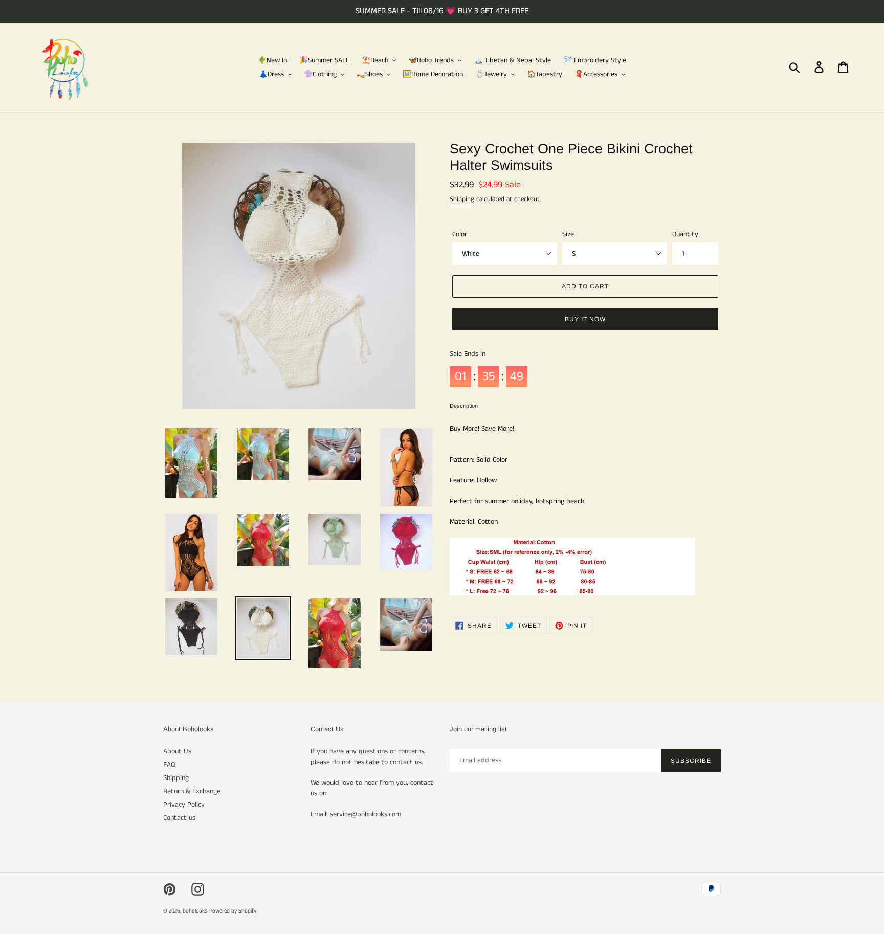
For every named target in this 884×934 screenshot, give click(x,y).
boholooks (195, 911)
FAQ (169, 765)
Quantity (685, 234)
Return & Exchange (191, 791)
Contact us (179, 818)
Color (459, 234)
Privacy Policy (184, 804)
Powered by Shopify (232, 911)
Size (568, 234)
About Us (177, 751)
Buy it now (585, 319)
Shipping (462, 199)
